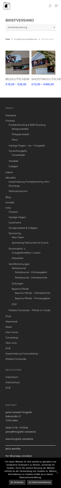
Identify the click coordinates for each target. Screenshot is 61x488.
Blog (8, 197)
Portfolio (10, 120)
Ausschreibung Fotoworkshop (21, 353)
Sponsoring (15, 233)
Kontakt (9, 202)
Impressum (11, 377)
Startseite (10, 115)
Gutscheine (15, 222)
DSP (14, 304)
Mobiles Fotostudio (15, 359)
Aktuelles (10, 177)
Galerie (9, 172)
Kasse (8, 327)
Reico (15, 139)
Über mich (11, 343)
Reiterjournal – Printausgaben (31, 272)
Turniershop (11, 337)
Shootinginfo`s (17, 248)
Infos (8, 207)
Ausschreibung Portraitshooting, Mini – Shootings (30, 183)
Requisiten (17, 258)
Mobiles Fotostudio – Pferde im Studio (30, 310)
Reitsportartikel (20, 129)
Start (7, 39)
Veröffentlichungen (19, 264)
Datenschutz (12, 382)
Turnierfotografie (18, 151)
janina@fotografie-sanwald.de (20, 431)
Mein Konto (11, 332)
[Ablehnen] (57, 472)
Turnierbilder (18, 155)
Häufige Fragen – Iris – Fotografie (27, 145)
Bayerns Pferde (20, 289)
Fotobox (13, 212)
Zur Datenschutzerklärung (40, 482)
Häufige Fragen (17, 217)
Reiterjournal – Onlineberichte (31, 277)
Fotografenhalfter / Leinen (26, 252)
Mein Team (18, 237)
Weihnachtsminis (18, 191)
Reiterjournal (19, 268)
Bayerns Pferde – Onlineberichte (32, 293)
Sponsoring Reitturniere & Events (30, 242)
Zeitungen (17, 283)
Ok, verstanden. (17, 482)
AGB (7, 348)
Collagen (13, 166)
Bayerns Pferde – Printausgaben (32, 298)
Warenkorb (11, 321)
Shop (8, 316)
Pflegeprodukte (20, 134)
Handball (13, 161)
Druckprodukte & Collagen (23, 228)
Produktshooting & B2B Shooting (27, 124)
